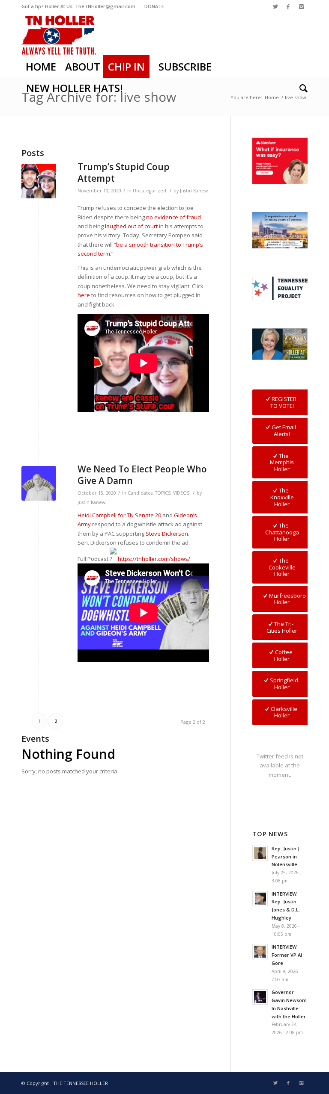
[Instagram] (301, 6)
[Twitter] (275, 6)
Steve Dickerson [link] (167, 533)
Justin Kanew (194, 191)
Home (272, 97)
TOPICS (162, 493)
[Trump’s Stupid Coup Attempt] (38, 181)
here (84, 295)
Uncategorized (149, 191)
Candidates (140, 493)
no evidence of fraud (173, 217)
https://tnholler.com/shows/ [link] (154, 559)
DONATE (154, 6)
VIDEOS (181, 493)
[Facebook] (288, 6)
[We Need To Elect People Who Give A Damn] (38, 483)
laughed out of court (131, 226)
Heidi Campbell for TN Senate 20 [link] (119, 515)
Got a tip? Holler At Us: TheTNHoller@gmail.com (78, 6)
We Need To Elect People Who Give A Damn (142, 475)
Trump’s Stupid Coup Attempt (124, 172)
